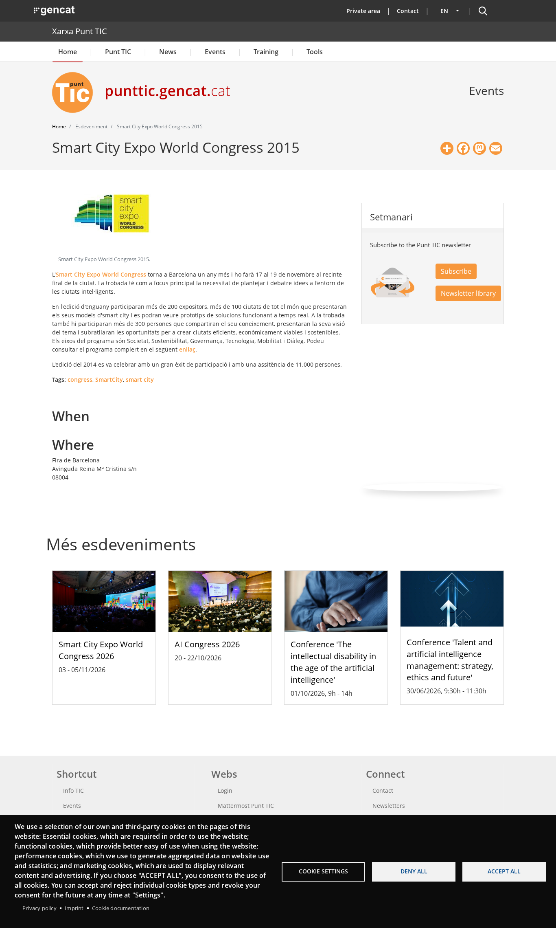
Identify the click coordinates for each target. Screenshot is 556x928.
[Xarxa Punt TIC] (75, 92)
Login (225, 790)
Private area (363, 11)
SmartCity (109, 379)
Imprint (74, 908)
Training (266, 51)
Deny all (414, 871)
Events (215, 51)
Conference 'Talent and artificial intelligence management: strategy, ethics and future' (450, 660)
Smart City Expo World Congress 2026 (101, 650)
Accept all (504, 871)
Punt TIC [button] (118, 51)
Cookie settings (323, 871)
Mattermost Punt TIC (246, 805)
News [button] (168, 51)
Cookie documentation (120, 908)
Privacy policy (39, 908)
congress (80, 379)
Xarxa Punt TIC (79, 31)
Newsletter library (468, 293)
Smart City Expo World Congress (101, 274)
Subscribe (456, 271)
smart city (140, 379)
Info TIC (73, 790)
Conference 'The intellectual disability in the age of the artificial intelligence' (333, 662)
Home (67, 51)
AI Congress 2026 (207, 644)
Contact (408, 11)
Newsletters (388, 805)
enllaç (187, 349)
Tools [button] (314, 51)
